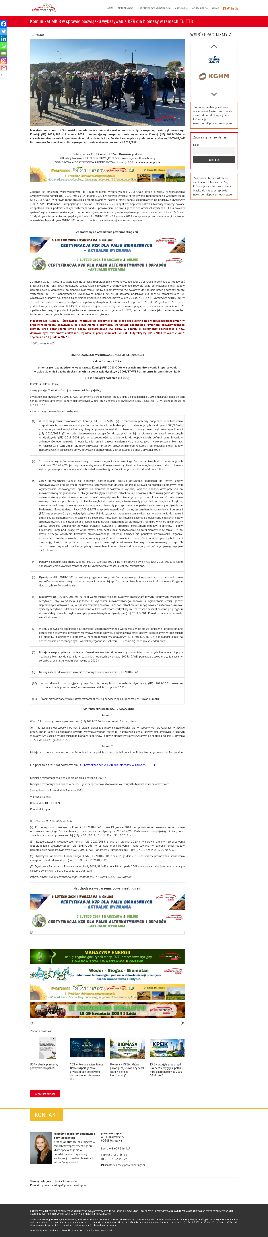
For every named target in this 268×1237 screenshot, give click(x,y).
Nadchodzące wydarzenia (154, 8)
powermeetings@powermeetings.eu (64, 1185)
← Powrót (37, 35)
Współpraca (200, 8)
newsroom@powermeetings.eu (212, 123)
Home (110, 8)
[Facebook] (3, 24)
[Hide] (1, 74)
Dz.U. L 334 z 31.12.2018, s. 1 (115, 835)
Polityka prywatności (101, 1230)
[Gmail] (3, 67)
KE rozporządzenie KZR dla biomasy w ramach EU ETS (118, 765)
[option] (214, 60)
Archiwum (181, 8)
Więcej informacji (45, 1094)
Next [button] (213, 44)
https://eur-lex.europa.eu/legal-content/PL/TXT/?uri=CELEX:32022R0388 (85, 877)
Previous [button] (213, 92)
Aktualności (125, 8)
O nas (215, 8)
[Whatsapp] (3, 46)
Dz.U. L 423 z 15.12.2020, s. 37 (156, 850)
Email (196, 144)
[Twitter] (3, 31)
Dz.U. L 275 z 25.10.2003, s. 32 (54, 820)
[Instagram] (3, 60)
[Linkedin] (3, 38)
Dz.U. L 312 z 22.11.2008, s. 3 (73, 870)
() (157, 400)
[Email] (3, 53)
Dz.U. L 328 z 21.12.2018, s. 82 (88, 860)
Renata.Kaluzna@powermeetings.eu (124, 1165)
